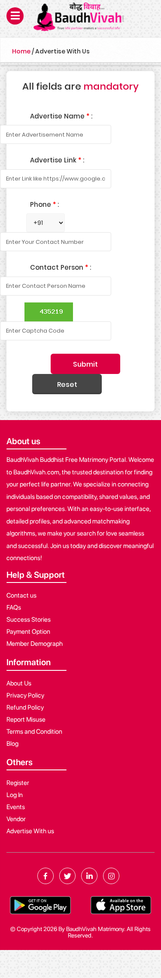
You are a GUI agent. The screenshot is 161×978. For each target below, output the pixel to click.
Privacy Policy (25, 695)
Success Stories (28, 619)
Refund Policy (25, 707)
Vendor (16, 819)
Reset (67, 384)
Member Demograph (34, 644)
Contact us (21, 595)
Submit (85, 364)
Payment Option (28, 631)
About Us (18, 683)
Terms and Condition (34, 731)
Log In (14, 795)
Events (15, 807)
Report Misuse (26, 719)
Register (17, 783)
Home (21, 51)
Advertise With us (30, 831)
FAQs (13, 607)
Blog (12, 744)
